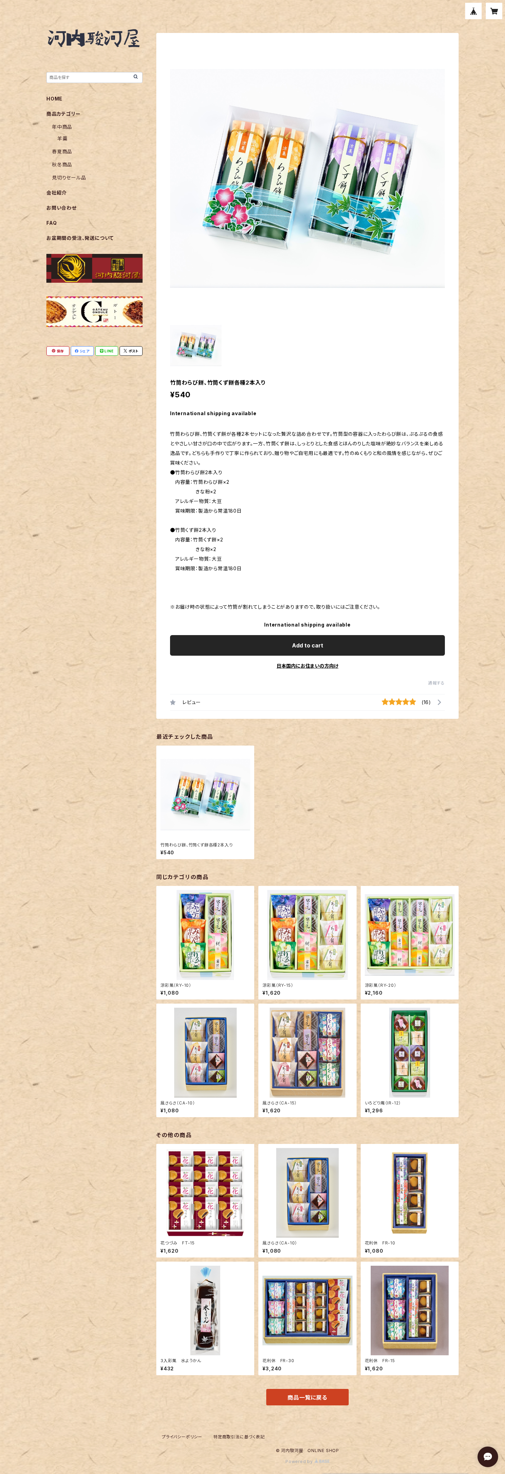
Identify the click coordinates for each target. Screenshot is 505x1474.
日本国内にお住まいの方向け (307, 666)
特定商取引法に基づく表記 (239, 1436)
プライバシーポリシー (182, 1436)
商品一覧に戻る (307, 1397)
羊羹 (62, 138)
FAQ (51, 223)
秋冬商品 (62, 164)
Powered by (299, 1461)
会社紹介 (56, 193)
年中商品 (62, 127)
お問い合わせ (61, 208)
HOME (54, 99)
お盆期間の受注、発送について (80, 238)
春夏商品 (62, 151)
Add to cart (307, 645)
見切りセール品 (69, 177)
